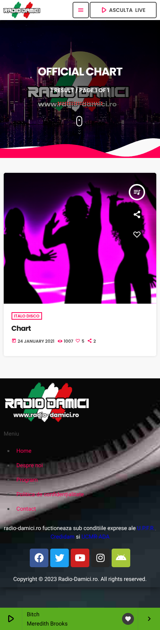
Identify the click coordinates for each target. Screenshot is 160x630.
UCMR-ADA (95, 536)
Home (23, 451)
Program (27, 479)
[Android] (121, 558)
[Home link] (21, 10)
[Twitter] (59, 558)
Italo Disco (26, 316)
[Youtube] (80, 558)
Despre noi (29, 465)
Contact (26, 508)
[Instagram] (100, 558)
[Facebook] (39, 558)
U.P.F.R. (146, 528)
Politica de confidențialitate (50, 494)
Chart (21, 328)
